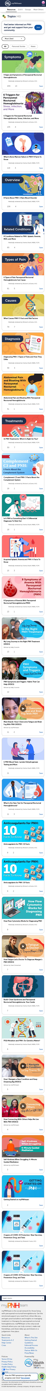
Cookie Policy (7, 1364)
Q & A (20, 10)
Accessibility (29, 1348)
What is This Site (31, 1338)
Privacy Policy (7, 1362)
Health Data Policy (9, 1367)
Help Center (6, 1343)
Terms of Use (7, 1359)
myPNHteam (16, 3)
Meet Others (38, 10)
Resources (11, 10)
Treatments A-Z (8, 1340)
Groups (28, 10)
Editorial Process (31, 1345)
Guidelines (29, 1343)
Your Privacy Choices (8, 1370)
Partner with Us (31, 1350)
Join (43, 5)
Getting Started (31, 1340)
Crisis (4, 1345)
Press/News (29, 1353)
